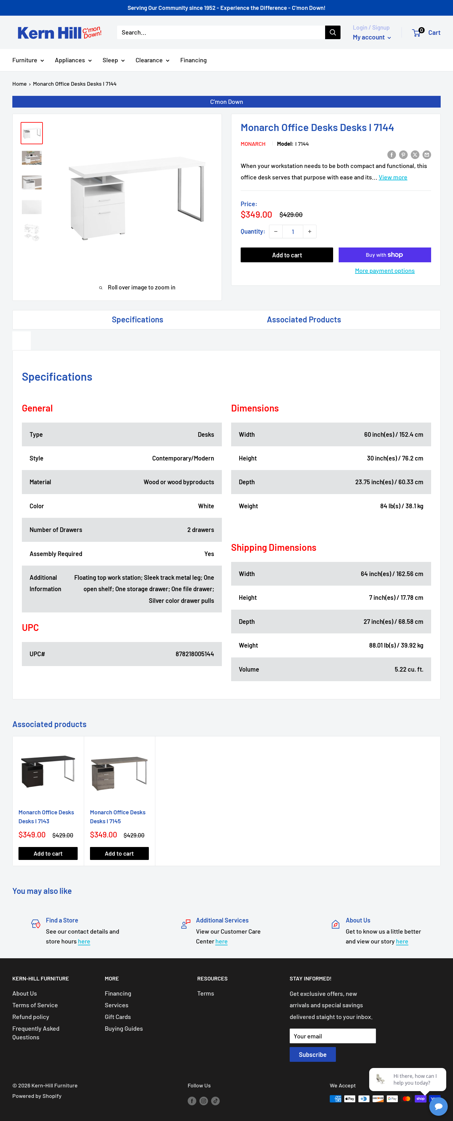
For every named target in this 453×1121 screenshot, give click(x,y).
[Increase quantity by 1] (309, 231)
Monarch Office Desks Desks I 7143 (46, 816)
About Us (24, 993)
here (84, 941)
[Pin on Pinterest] (403, 154)
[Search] (333, 32)
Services (117, 1004)
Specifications (137, 319)
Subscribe (313, 1054)
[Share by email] (426, 154)
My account (369, 37)
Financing (193, 59)
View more (393, 177)
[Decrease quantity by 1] (275, 231)
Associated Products (304, 319)
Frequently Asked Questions (35, 1033)
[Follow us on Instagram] (203, 1100)
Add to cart (287, 255)
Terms (205, 993)
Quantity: (253, 231)
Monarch (253, 143)
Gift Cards (118, 1016)
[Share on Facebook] (391, 154)
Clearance (149, 59)
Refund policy (30, 1016)
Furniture (24, 59)
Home (19, 83)
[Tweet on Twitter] (415, 154)
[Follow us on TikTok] (215, 1100)
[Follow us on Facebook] (192, 1100)
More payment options (385, 270)
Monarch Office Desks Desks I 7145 (117, 816)
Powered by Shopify (37, 1095)
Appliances (70, 59)
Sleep (110, 59)
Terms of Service (35, 1004)
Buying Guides (124, 1028)
